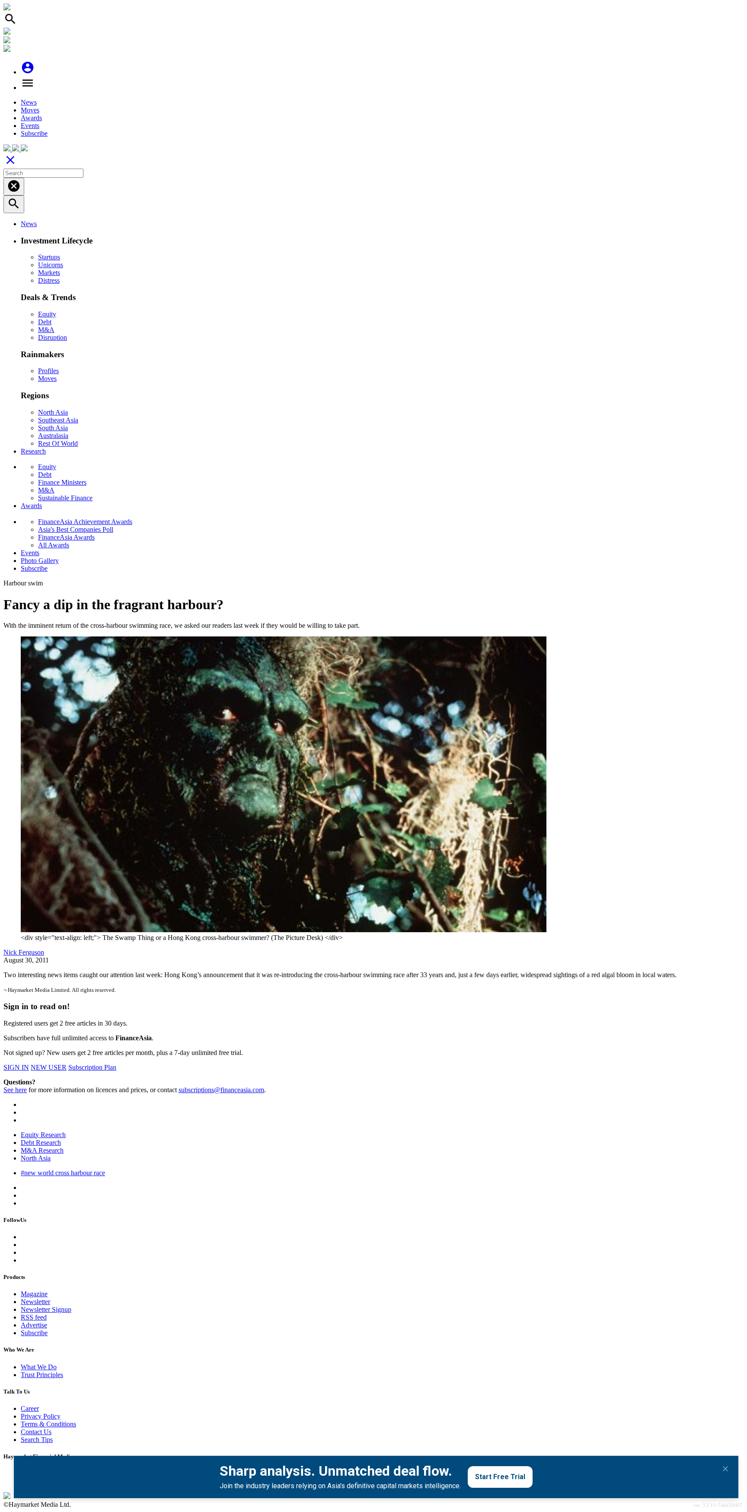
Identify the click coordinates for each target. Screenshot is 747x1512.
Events (30, 125)
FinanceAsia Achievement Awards (85, 521)
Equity (47, 314)
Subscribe (34, 133)
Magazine (34, 1294)
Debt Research (41, 1142)
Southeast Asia (58, 420)
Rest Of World (58, 443)
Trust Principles (42, 1374)
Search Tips (37, 1439)
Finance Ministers (62, 482)
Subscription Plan (92, 1067)
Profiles (48, 370)
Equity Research (43, 1134)
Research (33, 451)
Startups (49, 257)
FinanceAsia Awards (66, 537)
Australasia (53, 435)
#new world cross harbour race (63, 1172)
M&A (46, 329)
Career (30, 1408)
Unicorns (50, 265)
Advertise (34, 1325)
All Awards (53, 545)
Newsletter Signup (46, 1309)
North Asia (53, 412)
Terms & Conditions (48, 1424)
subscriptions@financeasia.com (221, 1089)
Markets (49, 272)
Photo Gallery (40, 560)
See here (15, 1089)
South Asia (53, 428)
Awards (31, 117)
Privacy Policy (41, 1416)
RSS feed (34, 1317)
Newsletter (35, 1301)
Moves (30, 110)
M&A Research (42, 1150)
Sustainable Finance (65, 498)
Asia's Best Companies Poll (75, 529)
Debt (44, 322)
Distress (49, 280)
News (29, 102)
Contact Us (36, 1431)
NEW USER (49, 1067)
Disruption (52, 337)
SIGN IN (16, 1067)
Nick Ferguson (23, 952)
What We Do (39, 1367)
